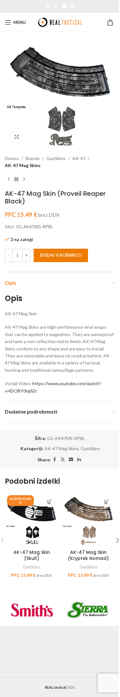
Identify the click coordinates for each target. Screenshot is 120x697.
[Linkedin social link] (72, 6)
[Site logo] (60, 22)
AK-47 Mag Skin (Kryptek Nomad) (88, 555)
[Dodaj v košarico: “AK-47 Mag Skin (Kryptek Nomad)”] (106, 501)
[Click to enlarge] (17, 136)
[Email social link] (64, 6)
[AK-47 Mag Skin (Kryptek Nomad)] (89, 520)
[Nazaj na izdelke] (16, 179)
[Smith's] (32, 610)
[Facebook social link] (48, 6)
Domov (12, 158)
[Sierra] (88, 610)
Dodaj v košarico (61, 255)
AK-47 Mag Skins (23, 165)
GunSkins (56, 158)
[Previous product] (8, 179)
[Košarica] (111, 22)
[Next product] (24, 179)
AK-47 (78, 158)
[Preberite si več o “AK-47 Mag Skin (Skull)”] (49, 501)
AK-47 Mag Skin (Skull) (31, 555)
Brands (33, 158)
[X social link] (56, 6)
